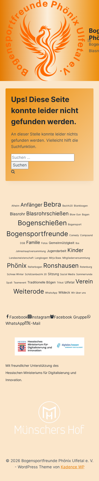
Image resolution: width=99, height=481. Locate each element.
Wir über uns (78, 292)
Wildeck (64, 292)
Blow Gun (75, 214)
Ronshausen (61, 265)
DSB (22, 243)
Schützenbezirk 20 (36, 274)
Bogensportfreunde (37, 234)
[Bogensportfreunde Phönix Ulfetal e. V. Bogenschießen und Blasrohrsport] (45, 40)
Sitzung (53, 274)
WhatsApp (51, 292)
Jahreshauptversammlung (31, 251)
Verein (84, 281)
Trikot (60, 282)
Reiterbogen (35, 266)
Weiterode (28, 291)
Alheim (15, 205)
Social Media (67, 274)
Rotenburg (86, 266)
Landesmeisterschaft (21, 257)
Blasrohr (17, 213)
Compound (86, 235)
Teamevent (20, 282)
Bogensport (75, 224)
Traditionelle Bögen (41, 282)
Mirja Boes (55, 257)
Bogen (85, 214)
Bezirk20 (67, 205)
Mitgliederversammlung (76, 257)
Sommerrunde (84, 274)
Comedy (74, 235)
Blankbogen (81, 205)
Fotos (44, 243)
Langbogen (41, 257)
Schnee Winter (15, 274)
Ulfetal (69, 282)
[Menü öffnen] (89, 40)
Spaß (9, 282)
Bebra (52, 204)
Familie (33, 242)
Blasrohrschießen (47, 213)
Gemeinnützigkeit (61, 243)
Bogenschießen (42, 223)
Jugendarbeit (56, 251)
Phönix (17, 265)
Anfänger (31, 205)
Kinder (75, 250)
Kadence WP (72, 467)
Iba (77, 243)
